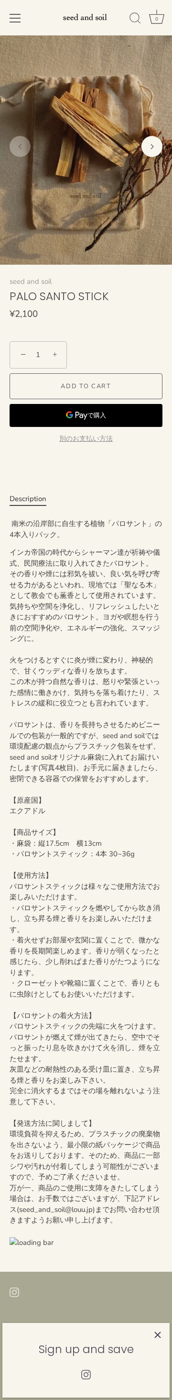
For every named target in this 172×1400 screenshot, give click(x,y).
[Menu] (15, 18)
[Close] (157, 1334)
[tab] (33, 498)
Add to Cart (86, 386)
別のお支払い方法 (86, 438)
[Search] (135, 19)
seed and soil (31, 281)
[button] (20, 146)
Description (28, 499)
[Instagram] (86, 1374)
